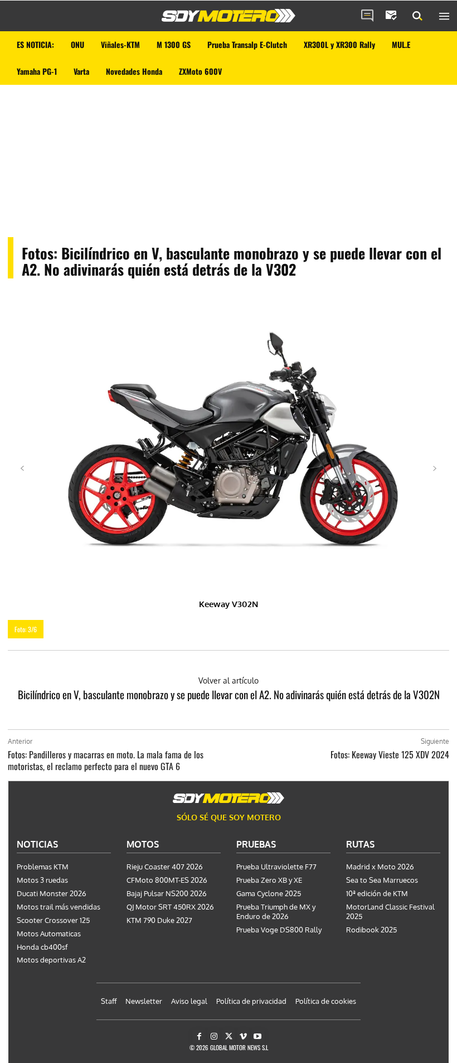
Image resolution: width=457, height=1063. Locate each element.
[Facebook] (199, 1036)
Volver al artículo (228, 680)
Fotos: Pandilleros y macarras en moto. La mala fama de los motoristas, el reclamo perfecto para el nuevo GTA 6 (105, 760)
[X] (228, 1036)
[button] (417, 16)
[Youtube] (258, 1036)
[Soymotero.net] (228, 15)
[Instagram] (214, 1036)
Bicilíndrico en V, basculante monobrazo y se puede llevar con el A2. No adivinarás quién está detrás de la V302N (229, 694)
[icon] (367, 16)
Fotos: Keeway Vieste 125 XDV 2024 (389, 754)
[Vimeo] (243, 1036)
